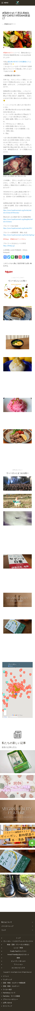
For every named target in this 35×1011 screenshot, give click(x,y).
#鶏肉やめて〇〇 (10, 24)
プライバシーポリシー (10, 999)
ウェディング (7, 980)
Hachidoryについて (9, 993)
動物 (18, 958)
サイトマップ (7, 1006)
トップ (18, 938)
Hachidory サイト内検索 (11, 996)
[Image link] (8, 272)
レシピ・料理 (18, 948)
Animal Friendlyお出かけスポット (18, 955)
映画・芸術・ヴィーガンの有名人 (18, 945)
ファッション (18, 964)
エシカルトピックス (18, 968)
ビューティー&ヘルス (18, 961)
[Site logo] (17, 3)
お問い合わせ (7, 1003)
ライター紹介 (7, 989)
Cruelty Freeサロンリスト (18, 951)
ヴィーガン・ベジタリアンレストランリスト (18, 941)
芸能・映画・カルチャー (11, 986)
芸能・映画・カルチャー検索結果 (14, 983)
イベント (6, 976)
